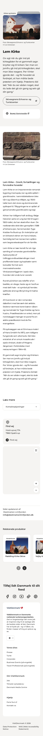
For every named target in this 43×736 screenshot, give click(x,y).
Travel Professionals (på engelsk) (21, 666)
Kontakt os (11, 705)
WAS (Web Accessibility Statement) (29, 728)
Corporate (11, 659)
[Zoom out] (36, 490)
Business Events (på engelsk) (19, 662)
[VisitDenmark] (15, 608)
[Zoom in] (36, 483)
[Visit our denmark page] (7, 596)
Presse (9, 652)
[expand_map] (36, 450)
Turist (9, 656)
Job (8, 681)
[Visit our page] (14, 596)
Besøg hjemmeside (18, 113)
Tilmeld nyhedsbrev (15, 684)
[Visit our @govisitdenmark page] (29, 596)
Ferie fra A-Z (12, 702)
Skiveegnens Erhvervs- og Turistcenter (18, 100)
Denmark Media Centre (17, 687)
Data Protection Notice (10, 728)
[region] (21, 470)
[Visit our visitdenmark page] (21, 596)
